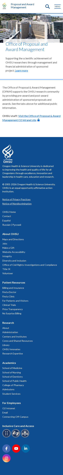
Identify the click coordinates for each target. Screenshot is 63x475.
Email (5, 412)
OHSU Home (9, 211)
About (5, 327)
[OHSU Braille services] (7, 436)
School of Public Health (14, 380)
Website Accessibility (13, 252)
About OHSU (10, 233)
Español (6, 220)
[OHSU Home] (5, 5)
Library (5, 345)
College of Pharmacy (13, 385)
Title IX (6, 269)
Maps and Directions (13, 239)
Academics (9, 362)
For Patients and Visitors (15, 300)
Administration (10, 332)
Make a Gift (8, 247)
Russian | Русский (11, 224)
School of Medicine (12, 368)
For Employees (11, 402)
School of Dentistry (12, 376)
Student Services (11, 393)
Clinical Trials (9, 304)
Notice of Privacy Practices (16, 199)
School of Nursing (11, 372)
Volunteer (7, 273)
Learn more (21, 70)
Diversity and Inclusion (14, 260)
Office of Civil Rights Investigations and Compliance (29, 264)
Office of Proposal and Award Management (27, 46)
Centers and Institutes (14, 336)
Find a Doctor (9, 292)
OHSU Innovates (11, 349)
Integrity (7, 256)
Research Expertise (12, 353)
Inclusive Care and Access (18, 425)
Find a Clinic (8, 296)
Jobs (4, 243)
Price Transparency (12, 309)
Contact (6, 216)
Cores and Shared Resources (17, 340)
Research (8, 322)
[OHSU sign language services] (16, 436)
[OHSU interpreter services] (25, 436)
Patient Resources (13, 282)
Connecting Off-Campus (15, 416)
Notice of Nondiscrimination (17, 203)
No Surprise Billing (11, 313)
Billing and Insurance (13, 287)
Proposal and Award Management (22, 6)
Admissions (8, 389)
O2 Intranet (8, 408)
